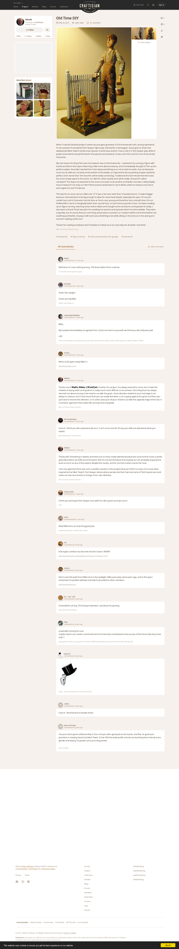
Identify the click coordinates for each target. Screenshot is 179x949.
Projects (25, 6)
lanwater (67, 284)
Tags (86, 906)
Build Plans (88, 897)
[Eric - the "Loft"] (60, 597)
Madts (66, 258)
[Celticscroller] (60, 492)
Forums (53, 6)
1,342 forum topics (48, 869)
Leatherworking (139, 875)
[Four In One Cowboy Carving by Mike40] (42, 108)
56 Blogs (38, 36)
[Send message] (47, 30)
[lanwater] (60, 284)
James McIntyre (70, 725)
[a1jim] (60, 518)
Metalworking (138, 879)
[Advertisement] (33, 58)
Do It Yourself (83, 922)
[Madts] (60, 259)
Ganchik (67, 654)
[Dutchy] (60, 353)
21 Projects (28, 36)
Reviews (35, 6)
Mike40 (28, 80)
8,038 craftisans (27, 866)
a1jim (66, 517)
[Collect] (162, 24)
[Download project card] (162, 37)
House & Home (36, 922)
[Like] (162, 18)
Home (16, 6)
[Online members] (153, 5)
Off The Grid (71, 922)
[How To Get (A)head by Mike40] (24, 108)
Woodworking (138, 866)
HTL (65, 542)
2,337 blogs (32, 869)
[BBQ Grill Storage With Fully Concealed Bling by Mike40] (24, 91)
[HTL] (60, 543)
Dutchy (66, 353)
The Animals (48, 922)
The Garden (59, 922)
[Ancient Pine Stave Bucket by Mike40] (42, 91)
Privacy (18, 875)
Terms (27, 875)
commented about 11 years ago (74, 519)
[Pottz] (60, 623)
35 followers (39, 22)
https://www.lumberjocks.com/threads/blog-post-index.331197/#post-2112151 (83, 556)
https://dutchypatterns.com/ (67, 366)
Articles (87, 910)
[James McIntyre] (60, 726)
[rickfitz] (60, 704)
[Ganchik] (60, 654)
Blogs (44, 6)
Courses (87, 901)
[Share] (162, 30)
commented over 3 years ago (73, 545)
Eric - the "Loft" (69, 597)
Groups (87, 866)
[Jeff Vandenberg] (60, 420)
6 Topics (47, 36)
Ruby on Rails (70, 933)
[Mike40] (20, 22)
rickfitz (66, 704)
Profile (18, 36)
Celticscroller (69, 492)
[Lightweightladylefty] (60, 316)
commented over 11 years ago (73, 261)
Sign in (161, 5)
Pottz (66, 622)
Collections (64, 6)
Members (88, 892)
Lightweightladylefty (72, 315)
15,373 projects (21, 869)
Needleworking (139, 871)
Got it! (168, 945)
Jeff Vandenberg (70, 419)
